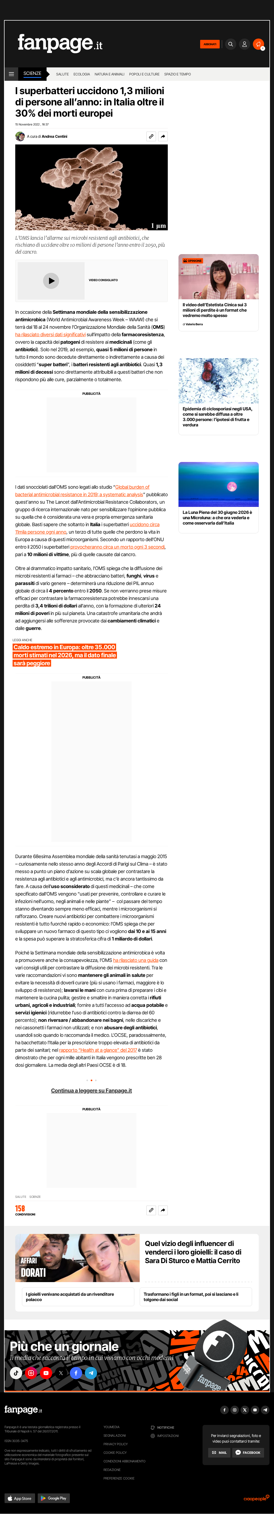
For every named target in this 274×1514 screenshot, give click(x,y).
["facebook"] (76, 1373)
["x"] (61, 1373)
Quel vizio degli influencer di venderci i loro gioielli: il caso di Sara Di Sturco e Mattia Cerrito (193, 1252)
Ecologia (82, 74)
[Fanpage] (23, 1410)
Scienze (32, 73)
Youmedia (112, 1427)
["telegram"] (91, 1373)
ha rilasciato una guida (135, 960)
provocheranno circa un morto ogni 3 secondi (117, 547)
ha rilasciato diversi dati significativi (50, 334)
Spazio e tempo (177, 74)
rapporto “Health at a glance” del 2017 (98, 1050)
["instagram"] (31, 1373)
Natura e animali (109, 74)
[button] (163, 136)
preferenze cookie (119, 1478)
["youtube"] (46, 1373)
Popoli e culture (144, 74)
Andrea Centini (54, 136)
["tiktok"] (16, 1373)
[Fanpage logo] (53, 44)
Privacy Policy (116, 1444)
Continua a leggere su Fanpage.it (91, 1090)
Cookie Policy (115, 1453)
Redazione (112, 1470)
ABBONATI (210, 44)
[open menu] (11, 74)
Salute (62, 74)
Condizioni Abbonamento (125, 1461)
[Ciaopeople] (256, 1499)
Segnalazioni (115, 1435)
